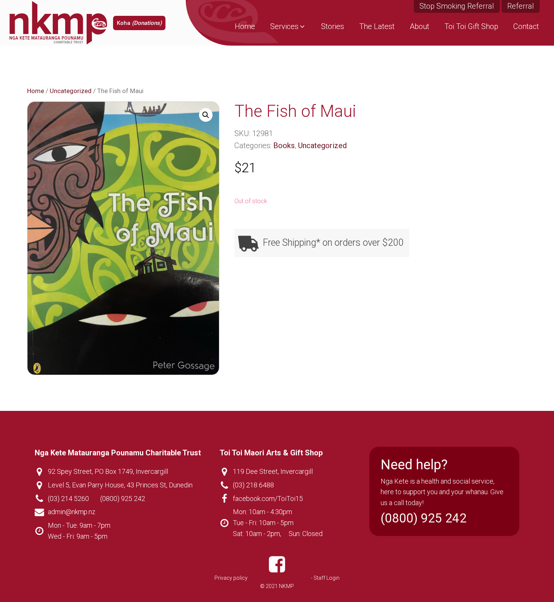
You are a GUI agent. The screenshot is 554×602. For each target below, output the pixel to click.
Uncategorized (71, 91)
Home (35, 91)
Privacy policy (231, 578)
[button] (288, 26)
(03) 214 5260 (68, 498)
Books (284, 145)
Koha (139, 23)
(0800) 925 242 (122, 498)
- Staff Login (325, 578)
